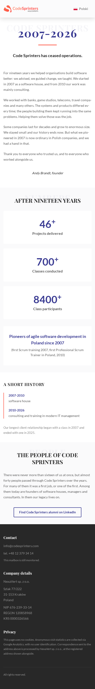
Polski (83, 9)
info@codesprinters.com (21, 546)
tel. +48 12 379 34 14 (18, 553)
